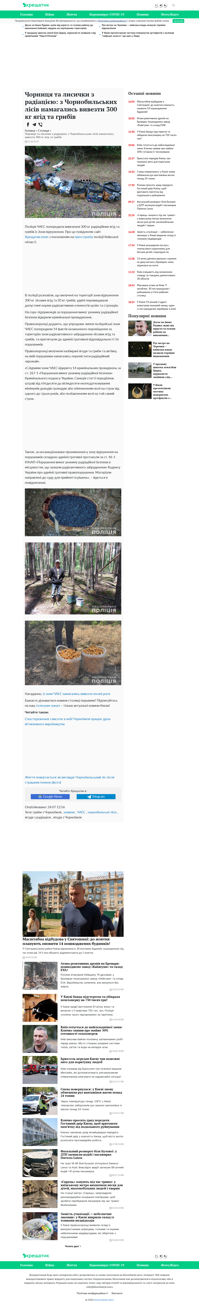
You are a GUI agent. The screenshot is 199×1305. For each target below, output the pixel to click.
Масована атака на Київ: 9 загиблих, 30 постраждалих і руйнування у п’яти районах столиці (153, 290)
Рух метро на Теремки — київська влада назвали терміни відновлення (133, 26)
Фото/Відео (170, 14)
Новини (143, 14)
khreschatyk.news (104, 1300)
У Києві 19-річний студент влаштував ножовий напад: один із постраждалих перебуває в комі (156, 305)
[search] (173, 5)
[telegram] (160, 5)
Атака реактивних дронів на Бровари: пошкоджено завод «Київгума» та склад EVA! (153, 121)
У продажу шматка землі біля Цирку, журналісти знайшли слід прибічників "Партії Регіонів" (60, 34)
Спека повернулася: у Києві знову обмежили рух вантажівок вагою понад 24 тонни (156, 175)
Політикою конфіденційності (112, 21)
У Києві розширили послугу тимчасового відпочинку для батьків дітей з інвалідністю (153, 248)
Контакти (117, 1293)
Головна (26, 14)
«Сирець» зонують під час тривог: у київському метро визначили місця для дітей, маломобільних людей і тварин (156, 220)
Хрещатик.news (37, 237)
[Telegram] (34, 124)
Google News (52, 796)
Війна (49, 14)
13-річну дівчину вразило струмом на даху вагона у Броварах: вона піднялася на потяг (156, 262)
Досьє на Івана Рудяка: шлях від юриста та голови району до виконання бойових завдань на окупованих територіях (59, 26)
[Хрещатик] (36, 5)
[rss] (165, 5)
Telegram (98, 796)
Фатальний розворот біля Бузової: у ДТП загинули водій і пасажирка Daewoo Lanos (156, 205)
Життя (72, 14)
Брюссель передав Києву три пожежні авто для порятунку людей (153, 161)
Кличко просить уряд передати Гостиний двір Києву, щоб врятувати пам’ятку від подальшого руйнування (155, 190)
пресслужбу (84, 237)
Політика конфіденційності (92, 1293)
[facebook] (156, 5)
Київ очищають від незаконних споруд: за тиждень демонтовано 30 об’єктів (156, 275)
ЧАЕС (81, 812)
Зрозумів (178, 21)
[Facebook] (28, 124)
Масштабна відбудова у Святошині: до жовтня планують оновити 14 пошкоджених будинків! (155, 106)
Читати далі (72, 1246)
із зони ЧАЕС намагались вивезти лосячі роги (76, 694)
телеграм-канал (48, 705)
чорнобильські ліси (102, 812)
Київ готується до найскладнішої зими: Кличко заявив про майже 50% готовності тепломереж (156, 148)
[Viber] (40, 124)
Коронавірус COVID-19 (107, 14)
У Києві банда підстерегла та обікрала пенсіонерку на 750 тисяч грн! (156, 135)
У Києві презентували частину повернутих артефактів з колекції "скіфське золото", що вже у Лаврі (138, 34)
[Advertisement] (99, 65)
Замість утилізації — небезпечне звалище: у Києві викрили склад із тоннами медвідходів (156, 235)
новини (69, 812)
